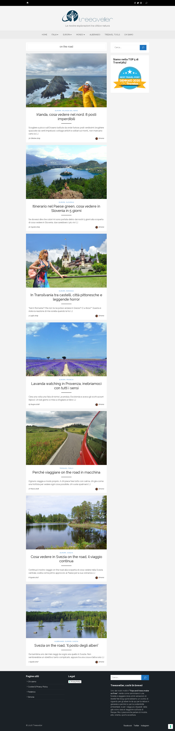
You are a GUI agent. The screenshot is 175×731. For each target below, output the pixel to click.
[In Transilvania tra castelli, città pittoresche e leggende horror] (66, 261)
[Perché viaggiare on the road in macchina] (66, 438)
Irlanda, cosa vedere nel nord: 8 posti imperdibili (66, 116)
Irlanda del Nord (70, 111)
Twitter (136, 726)
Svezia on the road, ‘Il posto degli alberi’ (66, 645)
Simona (101, 138)
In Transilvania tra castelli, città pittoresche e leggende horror (66, 297)
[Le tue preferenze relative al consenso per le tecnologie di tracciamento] (170, 726)
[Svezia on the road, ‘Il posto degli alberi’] (66, 611)
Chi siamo (128, 35)
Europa (66, 35)
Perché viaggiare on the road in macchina (66, 472)
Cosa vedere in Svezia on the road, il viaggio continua (66, 559)
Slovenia (70, 202)
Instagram (145, 726)
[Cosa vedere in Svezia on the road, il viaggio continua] (66, 522)
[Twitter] (138, 3)
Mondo (79, 35)
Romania (70, 291)
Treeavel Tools (112, 35)
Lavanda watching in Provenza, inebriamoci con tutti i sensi (66, 386)
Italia (54, 35)
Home (44, 35)
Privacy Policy (75, 681)
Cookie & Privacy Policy (38, 687)
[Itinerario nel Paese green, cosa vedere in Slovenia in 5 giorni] (66, 172)
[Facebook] (135, 3)
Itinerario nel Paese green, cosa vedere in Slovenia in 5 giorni (66, 208)
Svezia (70, 553)
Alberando (95, 35)
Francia (70, 380)
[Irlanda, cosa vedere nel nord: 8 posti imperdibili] (66, 80)
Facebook (128, 726)
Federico (31, 692)
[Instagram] (141, 3)
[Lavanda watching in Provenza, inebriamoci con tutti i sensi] (66, 349)
